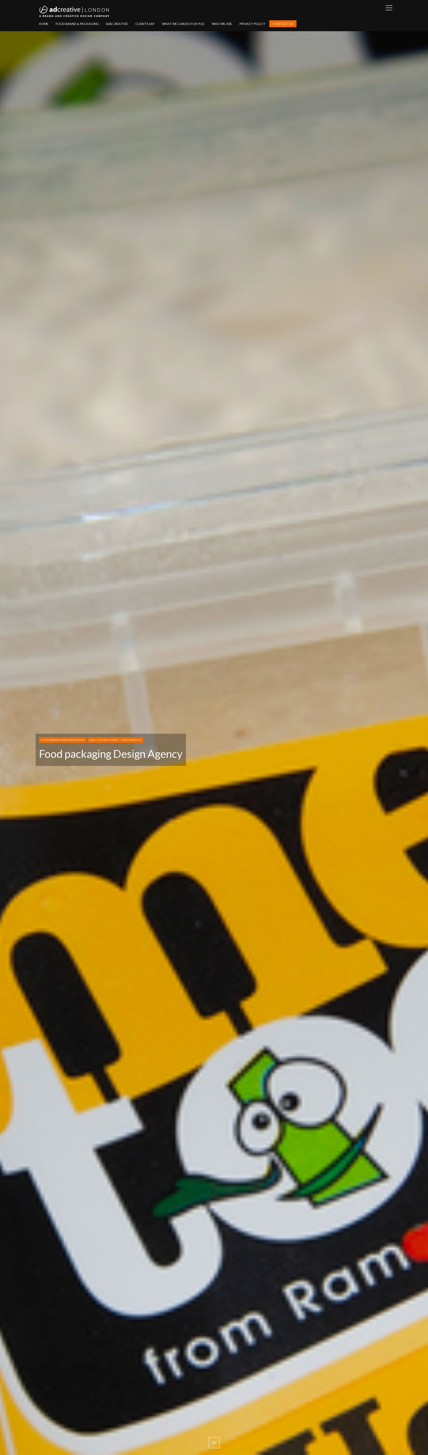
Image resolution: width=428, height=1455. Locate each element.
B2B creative (117, 24)
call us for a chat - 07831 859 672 (115, 740)
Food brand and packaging (63, 740)
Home (43, 24)
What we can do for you (183, 24)
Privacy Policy (252, 24)
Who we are (222, 24)
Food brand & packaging (77, 24)
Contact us (283, 24)
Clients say (145, 24)
